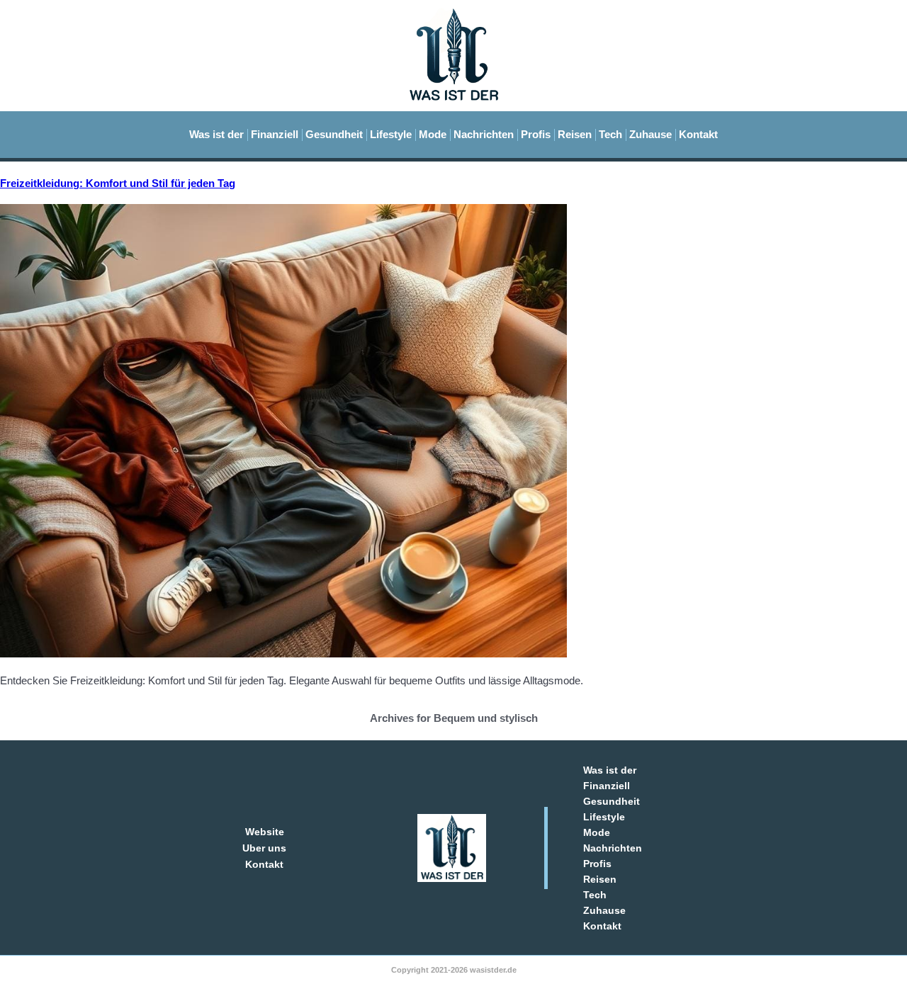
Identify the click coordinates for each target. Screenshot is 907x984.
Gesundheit (334, 134)
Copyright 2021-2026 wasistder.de (454, 970)
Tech (610, 134)
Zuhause (650, 134)
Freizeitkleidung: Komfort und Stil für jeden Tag (117, 183)
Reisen (575, 134)
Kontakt (698, 134)
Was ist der (216, 134)
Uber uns (264, 848)
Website (264, 831)
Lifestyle (391, 134)
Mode (432, 134)
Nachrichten (484, 134)
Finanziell (274, 134)
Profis (536, 134)
